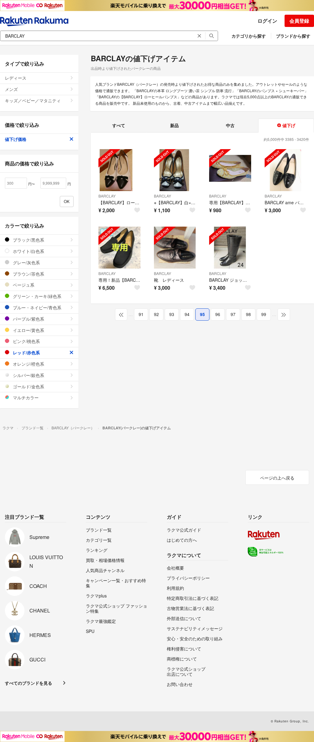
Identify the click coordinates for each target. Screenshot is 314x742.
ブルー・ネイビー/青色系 (36, 307)
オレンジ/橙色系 (28, 364)
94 (187, 314)
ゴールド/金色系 (28, 386)
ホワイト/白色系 (28, 251)
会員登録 (299, 20)
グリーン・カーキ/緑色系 (36, 296)
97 (233, 314)
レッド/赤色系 (26, 352)
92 (156, 314)
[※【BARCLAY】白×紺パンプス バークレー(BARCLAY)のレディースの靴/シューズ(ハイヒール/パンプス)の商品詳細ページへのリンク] (175, 170)
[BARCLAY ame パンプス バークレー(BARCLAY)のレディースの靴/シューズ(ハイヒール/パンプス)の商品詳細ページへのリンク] (286, 170)
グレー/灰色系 (26, 262)
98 (248, 314)
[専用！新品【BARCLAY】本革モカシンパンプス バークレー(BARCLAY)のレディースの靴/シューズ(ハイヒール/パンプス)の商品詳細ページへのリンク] (119, 248)
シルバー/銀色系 (28, 375)
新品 (174, 125)
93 (171, 314)
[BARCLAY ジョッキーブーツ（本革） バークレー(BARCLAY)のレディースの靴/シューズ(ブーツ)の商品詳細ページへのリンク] (230, 248)
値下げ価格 (15, 139)
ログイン (267, 20)
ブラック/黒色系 (28, 240)
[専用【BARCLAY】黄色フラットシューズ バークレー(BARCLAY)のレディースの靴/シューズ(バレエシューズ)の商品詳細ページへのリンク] (230, 170)
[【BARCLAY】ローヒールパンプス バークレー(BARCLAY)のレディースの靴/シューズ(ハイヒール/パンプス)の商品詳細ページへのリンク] (119, 170)
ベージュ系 (23, 285)
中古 (230, 125)
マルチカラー (25, 397)
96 (217, 314)
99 (263, 314)
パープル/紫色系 (28, 319)
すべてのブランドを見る (28, 683)
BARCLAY (107, 195)
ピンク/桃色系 (26, 341)
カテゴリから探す (249, 36)
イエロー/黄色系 (28, 330)
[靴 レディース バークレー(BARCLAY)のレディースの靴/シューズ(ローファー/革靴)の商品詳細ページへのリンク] (175, 248)
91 (141, 314)
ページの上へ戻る (277, 478)
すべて (118, 125)
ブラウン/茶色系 (28, 274)
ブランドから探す (293, 36)
